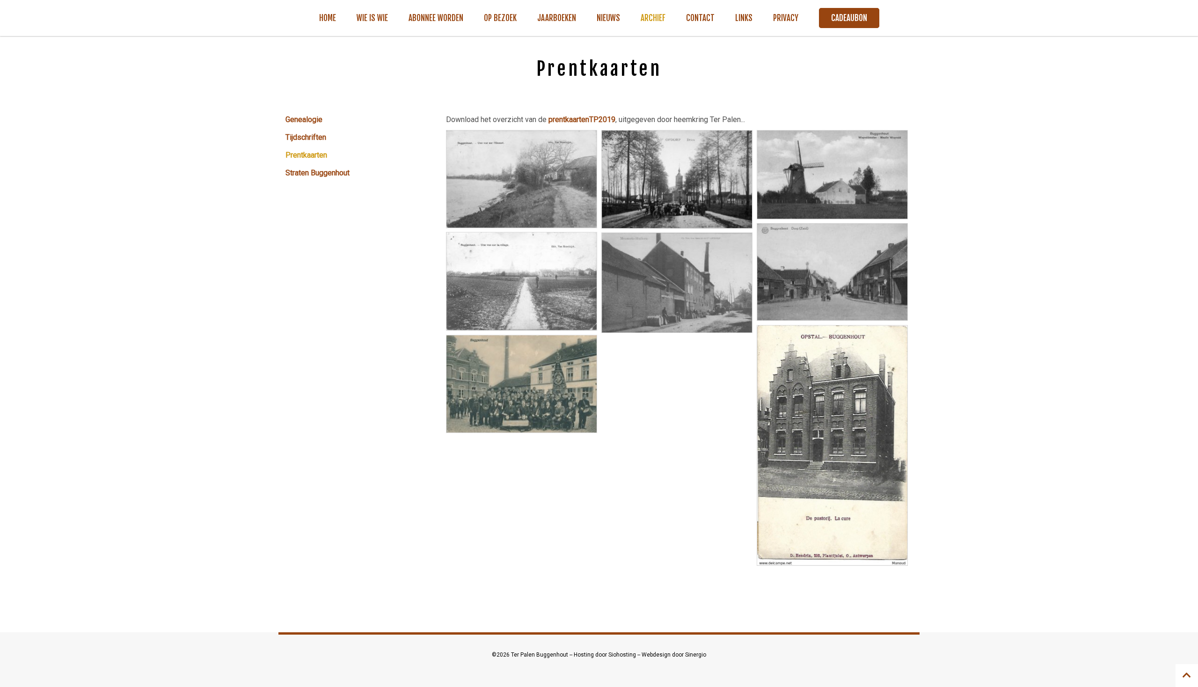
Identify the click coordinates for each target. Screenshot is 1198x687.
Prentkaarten (306, 155)
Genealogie (303, 119)
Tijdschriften (305, 137)
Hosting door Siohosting (605, 654)
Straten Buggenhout (317, 172)
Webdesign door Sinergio (674, 654)
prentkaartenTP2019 (581, 119)
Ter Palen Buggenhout (540, 654)
